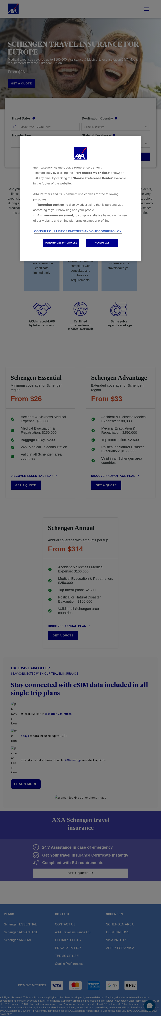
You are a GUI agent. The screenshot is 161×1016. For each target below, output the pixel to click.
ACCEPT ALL (102, 243)
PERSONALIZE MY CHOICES (61, 243)
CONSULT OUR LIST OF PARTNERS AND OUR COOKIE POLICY (78, 231)
